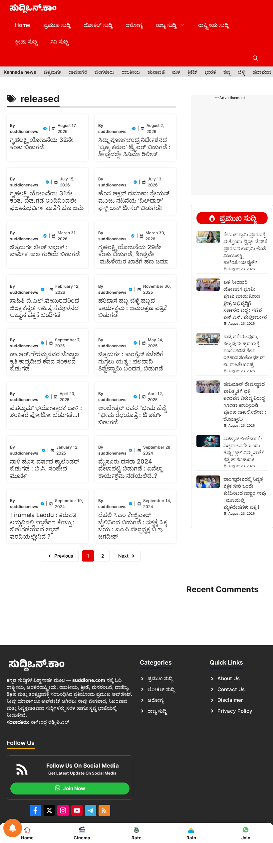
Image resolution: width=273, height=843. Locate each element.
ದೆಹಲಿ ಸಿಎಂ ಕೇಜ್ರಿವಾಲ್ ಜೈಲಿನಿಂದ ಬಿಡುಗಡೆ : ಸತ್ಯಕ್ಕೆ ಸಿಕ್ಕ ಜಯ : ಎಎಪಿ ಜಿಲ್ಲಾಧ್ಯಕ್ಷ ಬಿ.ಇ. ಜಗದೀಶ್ (132, 525)
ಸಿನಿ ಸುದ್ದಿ (59, 41)
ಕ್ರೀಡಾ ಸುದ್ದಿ (26, 41)
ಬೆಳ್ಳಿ (241, 72)
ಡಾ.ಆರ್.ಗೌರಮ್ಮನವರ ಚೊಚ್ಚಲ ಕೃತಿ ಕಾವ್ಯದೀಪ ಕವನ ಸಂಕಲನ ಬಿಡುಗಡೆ (44, 361)
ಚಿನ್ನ (227, 72)
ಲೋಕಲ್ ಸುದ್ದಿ (98, 25)
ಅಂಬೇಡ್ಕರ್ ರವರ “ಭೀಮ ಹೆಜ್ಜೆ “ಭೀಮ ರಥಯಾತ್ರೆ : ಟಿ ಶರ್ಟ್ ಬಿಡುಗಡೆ (132, 415)
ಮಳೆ (176, 72)
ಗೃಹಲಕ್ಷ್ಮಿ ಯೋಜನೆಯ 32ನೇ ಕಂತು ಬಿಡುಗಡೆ (41, 143)
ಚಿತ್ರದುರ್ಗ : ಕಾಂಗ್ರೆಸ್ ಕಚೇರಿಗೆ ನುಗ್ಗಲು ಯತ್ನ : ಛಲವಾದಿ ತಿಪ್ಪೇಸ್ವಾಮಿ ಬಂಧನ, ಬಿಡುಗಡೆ (130, 361)
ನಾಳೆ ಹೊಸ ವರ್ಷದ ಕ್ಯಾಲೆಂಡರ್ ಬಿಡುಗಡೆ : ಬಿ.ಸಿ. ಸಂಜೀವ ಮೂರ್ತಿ (44, 468)
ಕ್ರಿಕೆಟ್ (192, 72)
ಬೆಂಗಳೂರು (104, 72)
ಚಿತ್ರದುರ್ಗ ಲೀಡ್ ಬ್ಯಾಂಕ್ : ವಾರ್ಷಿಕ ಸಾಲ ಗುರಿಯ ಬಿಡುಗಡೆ (45, 251)
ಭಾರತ (210, 72)
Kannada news (20, 72)
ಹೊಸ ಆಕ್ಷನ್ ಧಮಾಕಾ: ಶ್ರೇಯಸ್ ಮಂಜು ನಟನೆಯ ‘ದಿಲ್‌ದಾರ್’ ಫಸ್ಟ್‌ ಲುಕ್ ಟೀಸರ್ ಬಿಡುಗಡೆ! (133, 200)
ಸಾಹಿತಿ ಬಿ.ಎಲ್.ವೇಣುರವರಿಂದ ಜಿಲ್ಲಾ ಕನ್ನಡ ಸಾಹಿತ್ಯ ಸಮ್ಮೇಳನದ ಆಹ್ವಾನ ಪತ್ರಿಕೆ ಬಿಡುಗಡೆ (44, 307)
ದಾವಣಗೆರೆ (78, 72)
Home (22, 25)
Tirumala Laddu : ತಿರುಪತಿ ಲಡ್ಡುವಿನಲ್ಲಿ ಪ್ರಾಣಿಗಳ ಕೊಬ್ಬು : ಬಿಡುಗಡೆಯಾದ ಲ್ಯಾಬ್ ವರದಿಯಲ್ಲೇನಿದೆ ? (43, 525)
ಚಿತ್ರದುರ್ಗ (52, 72)
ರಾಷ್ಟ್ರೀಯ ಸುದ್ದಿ (213, 25)
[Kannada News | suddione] (33, 8)
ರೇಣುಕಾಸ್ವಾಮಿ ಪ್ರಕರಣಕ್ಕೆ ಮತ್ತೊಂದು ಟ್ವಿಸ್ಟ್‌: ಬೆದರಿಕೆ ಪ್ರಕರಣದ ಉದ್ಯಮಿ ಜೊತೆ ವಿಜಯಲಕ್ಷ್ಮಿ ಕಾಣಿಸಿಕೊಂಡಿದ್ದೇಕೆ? (245, 248)
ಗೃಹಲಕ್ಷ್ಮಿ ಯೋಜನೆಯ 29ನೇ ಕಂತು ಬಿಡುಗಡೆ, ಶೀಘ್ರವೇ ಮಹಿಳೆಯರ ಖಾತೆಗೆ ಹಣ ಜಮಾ (133, 254)
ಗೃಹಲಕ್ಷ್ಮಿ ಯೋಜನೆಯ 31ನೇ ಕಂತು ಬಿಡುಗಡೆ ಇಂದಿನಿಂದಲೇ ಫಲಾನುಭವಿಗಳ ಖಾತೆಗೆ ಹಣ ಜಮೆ (47, 200)
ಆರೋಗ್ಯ (134, 25)
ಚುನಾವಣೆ (156, 72)
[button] (255, 58)
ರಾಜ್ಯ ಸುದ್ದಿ (166, 25)
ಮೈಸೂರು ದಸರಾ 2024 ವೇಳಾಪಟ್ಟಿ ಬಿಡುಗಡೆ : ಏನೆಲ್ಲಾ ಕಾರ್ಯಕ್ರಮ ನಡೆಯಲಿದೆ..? (130, 468)
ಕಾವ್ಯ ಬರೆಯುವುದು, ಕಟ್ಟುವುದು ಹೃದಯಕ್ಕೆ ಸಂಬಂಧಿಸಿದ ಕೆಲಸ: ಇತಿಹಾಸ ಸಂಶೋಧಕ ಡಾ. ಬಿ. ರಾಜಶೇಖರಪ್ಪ (245, 350)
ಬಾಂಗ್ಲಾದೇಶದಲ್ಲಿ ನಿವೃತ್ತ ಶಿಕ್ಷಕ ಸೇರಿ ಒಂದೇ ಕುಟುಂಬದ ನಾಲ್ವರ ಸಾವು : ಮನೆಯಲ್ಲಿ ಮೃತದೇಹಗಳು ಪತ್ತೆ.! (244, 493)
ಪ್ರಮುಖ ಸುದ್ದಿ (56, 25)
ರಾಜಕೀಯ (131, 72)
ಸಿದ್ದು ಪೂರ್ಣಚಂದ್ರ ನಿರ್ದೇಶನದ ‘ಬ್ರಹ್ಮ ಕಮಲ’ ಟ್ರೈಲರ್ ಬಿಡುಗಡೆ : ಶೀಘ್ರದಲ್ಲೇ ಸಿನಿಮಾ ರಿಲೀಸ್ (134, 147)
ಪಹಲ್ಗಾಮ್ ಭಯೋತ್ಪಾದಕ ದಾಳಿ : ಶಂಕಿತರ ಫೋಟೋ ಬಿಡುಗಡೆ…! (46, 411)
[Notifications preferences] (12, 828)
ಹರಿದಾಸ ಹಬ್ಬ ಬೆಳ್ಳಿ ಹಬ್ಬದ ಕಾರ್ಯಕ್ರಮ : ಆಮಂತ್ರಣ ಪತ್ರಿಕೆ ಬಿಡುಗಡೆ (132, 307)
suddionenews (24, 131)
